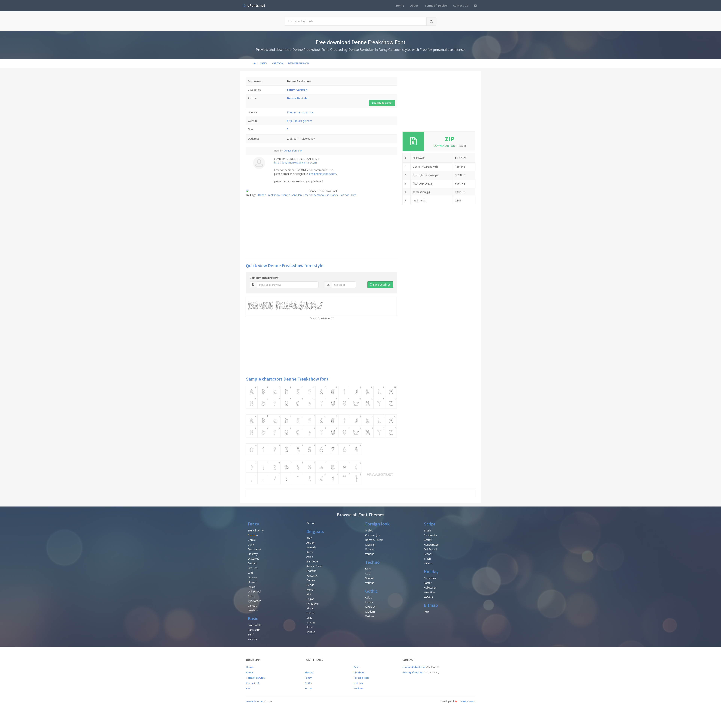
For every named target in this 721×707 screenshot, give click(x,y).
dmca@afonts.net (412, 672)
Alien (309, 538)
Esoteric (311, 571)
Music (310, 608)
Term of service (255, 677)
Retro (251, 596)
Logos (310, 599)
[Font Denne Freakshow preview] (321, 435)
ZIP (450, 139)
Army (309, 552)
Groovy (252, 577)
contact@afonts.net (414, 667)
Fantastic (312, 575)
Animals (311, 547)
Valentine (429, 592)
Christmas (430, 578)
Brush (427, 530)
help (426, 611)
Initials (252, 587)
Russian (370, 549)
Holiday (431, 571)
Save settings (381, 284)
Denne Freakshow (269, 195)
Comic (252, 540)
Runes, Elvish (314, 566)
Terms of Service (436, 5)
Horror (252, 582)
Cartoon (344, 195)
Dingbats (315, 531)
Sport (309, 627)
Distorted (253, 558)
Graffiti (428, 540)
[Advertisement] (321, 229)
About (414, 5)
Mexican (370, 544)
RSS (248, 688)
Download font (449, 146)
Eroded (252, 563)
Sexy (309, 618)
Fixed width (255, 625)
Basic (253, 618)
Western (253, 610)
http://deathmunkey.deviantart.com (295, 162)
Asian (309, 557)
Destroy (253, 554)
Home (400, 5)
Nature (310, 613)
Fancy (334, 195)
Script (429, 524)
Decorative (254, 549)
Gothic (371, 591)
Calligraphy (430, 535)
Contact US (460, 5)
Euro (354, 195)
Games (310, 580)
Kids (308, 594)
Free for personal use (300, 112)
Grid (250, 572)
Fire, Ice (252, 568)
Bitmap (310, 523)
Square (369, 578)
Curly (251, 544)
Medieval (370, 607)
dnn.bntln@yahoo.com (322, 174)
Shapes (310, 622)
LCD (367, 573)
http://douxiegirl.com (299, 121)
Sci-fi (368, 569)
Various (252, 605)
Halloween (430, 587)
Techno (372, 562)
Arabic (369, 530)
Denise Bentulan (293, 150)
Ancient (310, 542)
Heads (310, 585)
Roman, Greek (374, 540)
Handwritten (431, 544)
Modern (370, 611)
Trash (427, 558)
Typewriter (254, 601)
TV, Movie (312, 603)
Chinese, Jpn (372, 535)
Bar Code (312, 561)
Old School (254, 591)
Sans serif (254, 630)
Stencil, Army (256, 530)
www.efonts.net (254, 701)
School (428, 554)
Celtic (368, 597)
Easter (427, 583)
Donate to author (382, 103)
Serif (250, 634)
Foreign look (377, 524)
